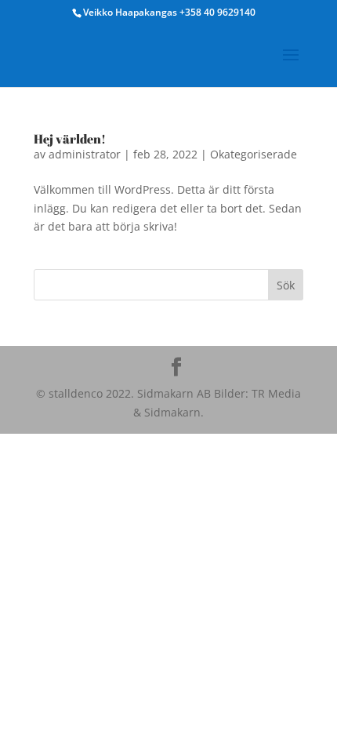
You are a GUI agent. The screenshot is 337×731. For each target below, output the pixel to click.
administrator (85, 154)
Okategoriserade (253, 154)
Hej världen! (70, 138)
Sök (286, 285)
